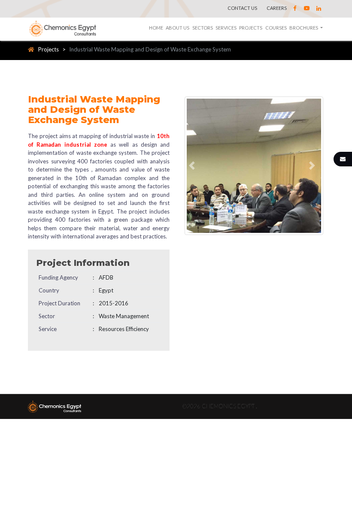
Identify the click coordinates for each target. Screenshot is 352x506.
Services (226, 27)
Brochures (304, 27)
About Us (177, 27)
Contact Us (242, 8)
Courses (276, 27)
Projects (250, 27)
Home (156, 27)
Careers (277, 8)
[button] (193, 165)
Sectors (202, 27)
